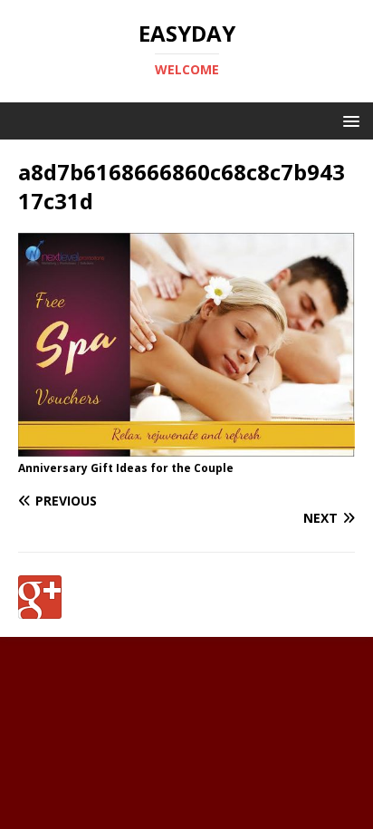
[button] (348, 120)
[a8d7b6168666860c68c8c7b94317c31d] (186, 446)
